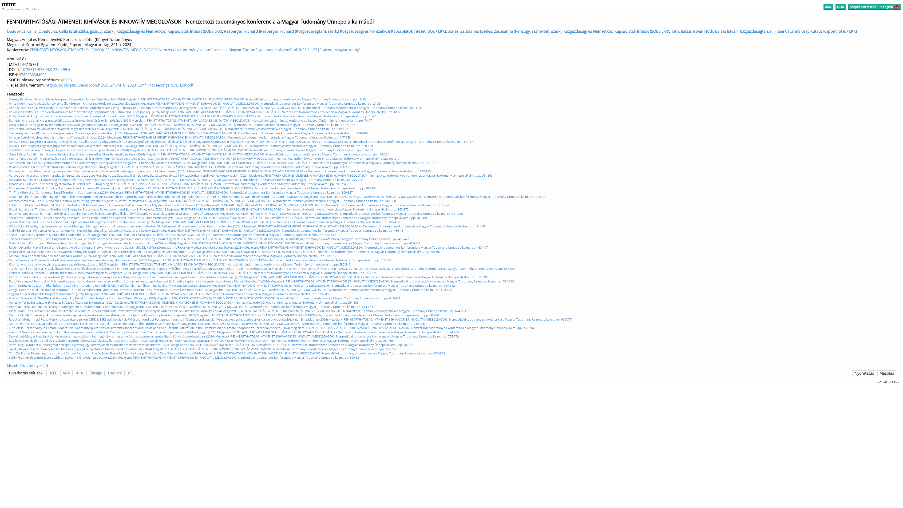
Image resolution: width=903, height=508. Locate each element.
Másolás (886, 373)
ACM (67, 373)
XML (828, 7)
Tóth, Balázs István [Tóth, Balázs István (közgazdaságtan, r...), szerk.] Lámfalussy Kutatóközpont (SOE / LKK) (764, 31)
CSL (131, 373)
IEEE (53, 373)
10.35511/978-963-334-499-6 (45, 69)
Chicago (95, 373)
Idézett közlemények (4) (27, 365)
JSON (840, 7)
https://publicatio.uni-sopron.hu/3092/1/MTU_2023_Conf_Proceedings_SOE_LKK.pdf (119, 85)
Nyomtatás (864, 373)
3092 (68, 80)
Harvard (115, 373)
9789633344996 (33, 74)
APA (79, 373)
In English (886, 7)
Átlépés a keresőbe (863, 7)
